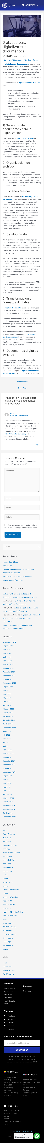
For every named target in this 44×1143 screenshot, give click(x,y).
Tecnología (7, 942)
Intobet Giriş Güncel (10, 562)
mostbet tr (7, 908)
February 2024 (8, 664)
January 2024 (8, 668)
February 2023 (8, 709)
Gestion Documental (11, 890)
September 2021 (9, 772)
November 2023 (9, 676)
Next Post (22, 388)
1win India (6, 849)
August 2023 (8, 687)
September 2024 (9, 642)
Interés (5, 893)
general (5, 886)
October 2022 (8, 724)
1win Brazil (7, 841)
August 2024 (8, 646)
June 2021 (7, 783)
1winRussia (7, 864)
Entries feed (7, 966)
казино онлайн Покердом (13, 580)
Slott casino (7, 566)
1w (4, 830)
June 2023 (7, 694)
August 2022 (8, 731)
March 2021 (7, 794)
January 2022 (8, 757)
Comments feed (9, 970)
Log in (5, 963)
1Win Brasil (7, 838)
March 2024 (7, 661)
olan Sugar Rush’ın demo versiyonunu (17, 576)
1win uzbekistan (9, 860)
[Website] (22, 518)
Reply (37, 445)
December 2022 (9, 716)
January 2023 (8, 713)
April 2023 (7, 702)
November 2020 (9, 809)
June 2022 (7, 739)
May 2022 (7, 742)
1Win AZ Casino (9, 834)
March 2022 (7, 750)
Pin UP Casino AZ (9, 927)
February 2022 (8, 753)
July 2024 (6, 650)
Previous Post (22, 382)
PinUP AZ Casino (9, 934)
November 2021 (9, 765)
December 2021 (9, 761)
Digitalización (18, 60)
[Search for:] (22, 547)
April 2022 (7, 746)
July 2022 (6, 735)
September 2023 (9, 683)
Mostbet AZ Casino (10, 897)
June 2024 (7, 653)
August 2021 (7, 776)
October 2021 (8, 768)
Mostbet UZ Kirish (10, 916)
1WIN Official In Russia (11, 853)
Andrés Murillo (8, 594)
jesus (12, 414)
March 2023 (7, 705)
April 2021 (6, 791)
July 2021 (6, 780)
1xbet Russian (8, 867)
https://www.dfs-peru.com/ (15, 434)
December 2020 (9, 805)
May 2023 (7, 698)
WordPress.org (8, 974)
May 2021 (6, 787)
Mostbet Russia (9, 905)
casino (5, 875)
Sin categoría (8, 938)
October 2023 (8, 679)
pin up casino (8, 923)
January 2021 (8, 802)
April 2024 (7, 657)
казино (5, 949)
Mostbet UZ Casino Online (13, 912)
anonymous (7, 871)
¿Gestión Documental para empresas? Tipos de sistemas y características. (21, 618)
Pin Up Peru (7, 930)
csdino (5, 879)
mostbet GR (7, 901)
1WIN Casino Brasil (10, 845)
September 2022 (9, 728)
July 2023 (6, 690)
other (5, 919)
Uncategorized (8, 945)
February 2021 (8, 798)
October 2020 (8, 813)
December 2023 (9, 672)
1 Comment (7, 60)
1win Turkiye (7, 856)
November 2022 (9, 720)
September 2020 (9, 817)
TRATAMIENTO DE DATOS (22, 1132)
